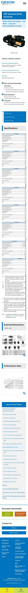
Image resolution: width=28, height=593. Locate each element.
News (16, 563)
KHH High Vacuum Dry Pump (10, 459)
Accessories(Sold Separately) (10, 489)
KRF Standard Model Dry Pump (10, 447)
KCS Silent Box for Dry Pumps (10, 478)
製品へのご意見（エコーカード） (20, 566)
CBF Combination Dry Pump (9, 468)
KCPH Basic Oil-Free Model (9, 414)
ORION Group (5, 540)
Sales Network (5, 543)
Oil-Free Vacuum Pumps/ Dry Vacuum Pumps (9, 410)
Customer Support (19, 551)
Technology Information (18, 547)
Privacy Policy (18, 574)
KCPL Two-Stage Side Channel (10, 431)
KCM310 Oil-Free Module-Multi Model (11, 421)
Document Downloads (20, 553)
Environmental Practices (5, 553)
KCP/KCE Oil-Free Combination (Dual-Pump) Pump (13, 439)
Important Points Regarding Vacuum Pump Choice (14, 497)
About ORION (5, 549)
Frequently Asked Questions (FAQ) (19, 557)
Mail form (14, 528)
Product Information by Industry (20, 544)
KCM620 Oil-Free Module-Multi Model (11, 428)
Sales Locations (14, 532)
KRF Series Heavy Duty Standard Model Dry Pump (13, 451)
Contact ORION (13, 315)
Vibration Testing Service (6, 546)
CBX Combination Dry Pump (9, 471)
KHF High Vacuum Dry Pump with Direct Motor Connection (13, 463)
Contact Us (17, 560)
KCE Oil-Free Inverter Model (9, 424)
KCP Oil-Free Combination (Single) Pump (12, 435)
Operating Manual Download (20, 514)
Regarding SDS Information (9, 481)
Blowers (5, 485)
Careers (4, 556)
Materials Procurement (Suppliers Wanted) (20, 570)
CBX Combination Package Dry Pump (12, 475)
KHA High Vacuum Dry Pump (10, 456)
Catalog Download (7, 514)
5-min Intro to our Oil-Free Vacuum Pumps (14, 492)
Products (17, 540)
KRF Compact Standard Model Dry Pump (12, 443)
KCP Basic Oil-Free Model (9, 418)
